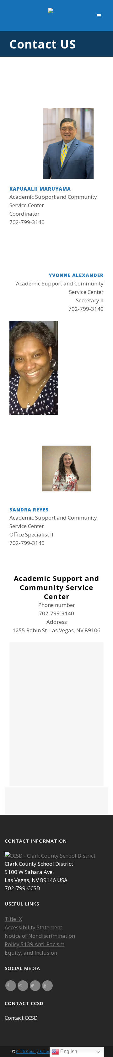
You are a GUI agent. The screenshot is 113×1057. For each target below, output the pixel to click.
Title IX (13, 918)
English (68, 1051)
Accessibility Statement (33, 927)
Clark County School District (40, 1051)
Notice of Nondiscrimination (40, 935)
